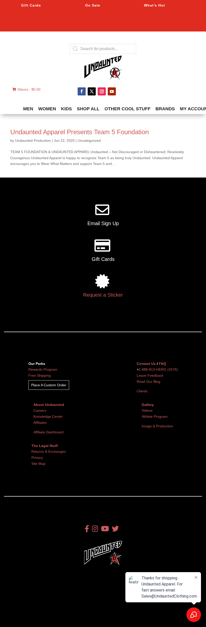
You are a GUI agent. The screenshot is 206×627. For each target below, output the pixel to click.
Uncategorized (89, 140)
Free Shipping (39, 375)
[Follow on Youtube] (112, 91)
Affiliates (40, 423)
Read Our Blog (148, 381)
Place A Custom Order (48, 385)
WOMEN (47, 108)
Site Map (38, 464)
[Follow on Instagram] (102, 91)
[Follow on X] (92, 91)
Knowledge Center (48, 416)
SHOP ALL (88, 108)
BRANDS (165, 108)
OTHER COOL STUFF (127, 108)
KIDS (66, 108)
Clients (142, 391)
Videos (147, 410)
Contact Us (146, 364)
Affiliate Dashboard (48, 432)
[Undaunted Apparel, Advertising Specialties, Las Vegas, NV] (31, 614)
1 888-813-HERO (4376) (158, 369)
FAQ (162, 364)
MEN (28, 108)
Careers (39, 410)
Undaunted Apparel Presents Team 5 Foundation (79, 132)
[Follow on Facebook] (82, 91)
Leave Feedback (150, 375)
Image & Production (157, 426)
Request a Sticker (103, 295)
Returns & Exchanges (48, 451)
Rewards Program (42, 369)
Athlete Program (155, 416)
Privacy (37, 458)
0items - (29, 89)
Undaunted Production (33, 140)
